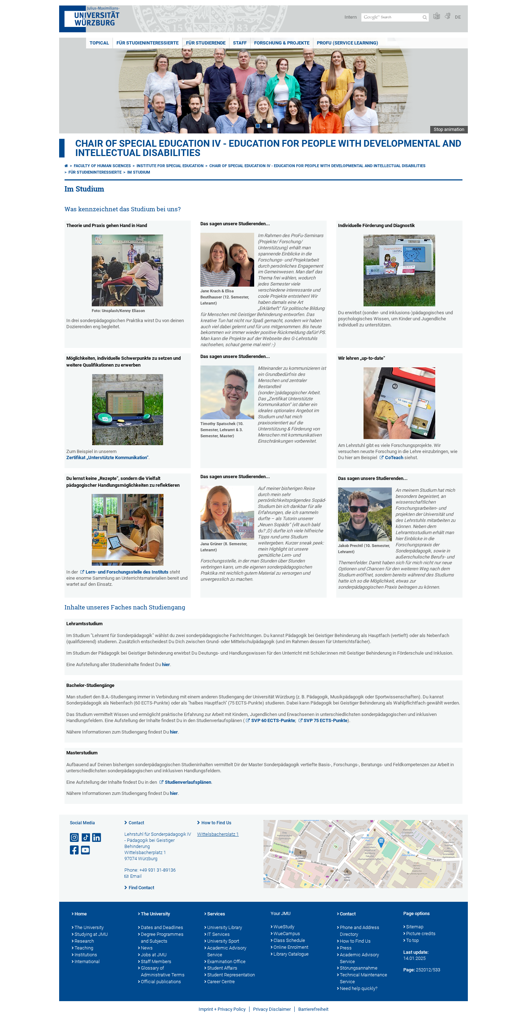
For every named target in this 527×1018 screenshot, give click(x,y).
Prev (72, 85)
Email (136, 876)
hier (166, 664)
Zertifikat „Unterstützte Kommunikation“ (107, 457)
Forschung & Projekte (281, 43)
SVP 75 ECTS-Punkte (325, 720)
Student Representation (231, 974)
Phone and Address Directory (359, 931)
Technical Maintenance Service (363, 978)
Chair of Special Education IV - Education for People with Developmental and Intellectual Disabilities (268, 148)
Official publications (161, 981)
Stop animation (449, 129)
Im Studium (138, 172)
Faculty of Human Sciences (102, 166)
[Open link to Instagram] (75, 837)
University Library (224, 927)
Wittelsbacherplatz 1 (218, 834)
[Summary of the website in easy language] (436, 16)
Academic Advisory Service (226, 951)
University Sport (223, 941)
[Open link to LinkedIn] (97, 837)
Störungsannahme (359, 968)
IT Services (218, 934)
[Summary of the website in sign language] (447, 16)
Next (455, 85)
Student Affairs (222, 968)
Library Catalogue (291, 954)
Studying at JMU (91, 934)
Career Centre (221, 981)
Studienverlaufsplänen (188, 782)
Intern (351, 17)
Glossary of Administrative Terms (163, 971)
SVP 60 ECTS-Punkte (273, 720)
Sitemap (414, 926)
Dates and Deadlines (162, 927)
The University (89, 927)
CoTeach (394, 457)
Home (81, 913)
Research (84, 941)
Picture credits (421, 933)
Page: (409, 969)
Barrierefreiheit (313, 1009)
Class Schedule (289, 940)
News (147, 948)
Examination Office (226, 961)
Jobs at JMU (154, 954)
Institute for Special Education (170, 166)
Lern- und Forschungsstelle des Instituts (127, 572)
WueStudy (284, 926)
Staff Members (156, 961)
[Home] (66, 166)
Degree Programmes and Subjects (162, 938)
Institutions (86, 954)
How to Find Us (216, 822)
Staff (240, 43)
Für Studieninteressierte (148, 43)
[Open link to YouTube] (86, 850)
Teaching (84, 948)
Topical (99, 43)
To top (412, 940)
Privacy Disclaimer (272, 1009)
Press (346, 948)
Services (216, 913)
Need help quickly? (359, 988)
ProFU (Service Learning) (347, 43)
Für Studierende (205, 43)
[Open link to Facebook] (75, 850)
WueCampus (287, 933)
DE (458, 17)
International (87, 961)
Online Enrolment (291, 947)
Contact (136, 822)
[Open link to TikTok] (86, 837)
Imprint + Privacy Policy (222, 1009)
